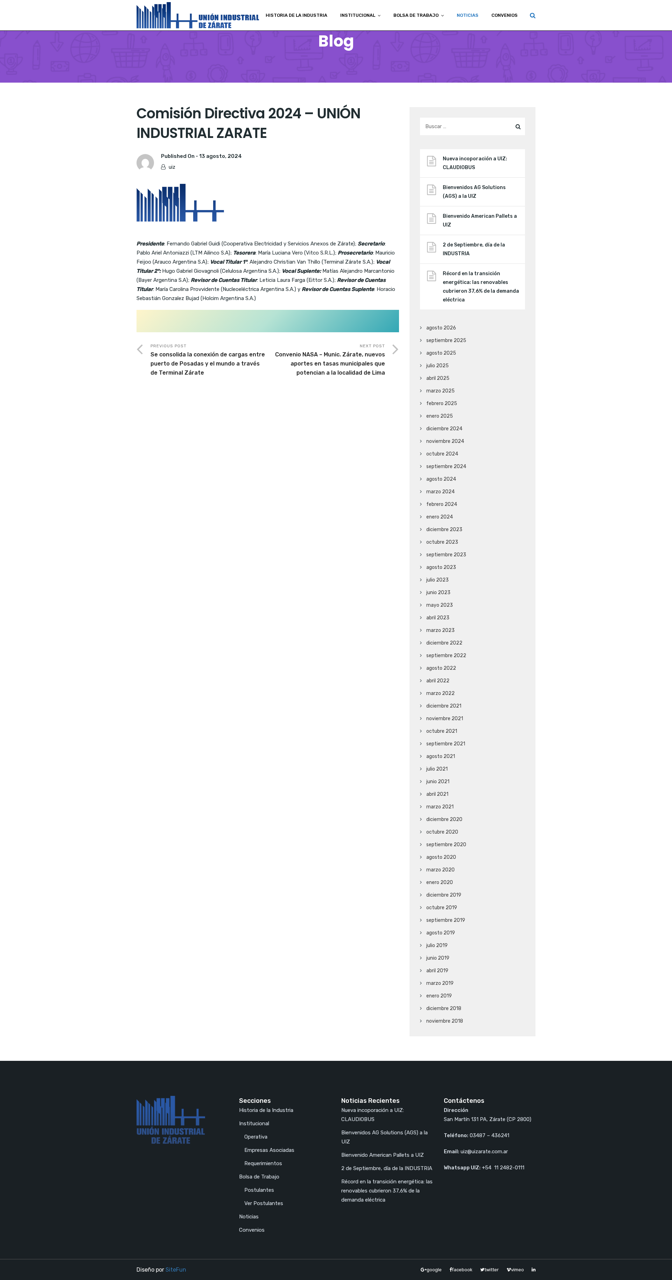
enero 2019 (439, 996)
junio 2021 (437, 782)
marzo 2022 (440, 693)
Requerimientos (263, 1163)
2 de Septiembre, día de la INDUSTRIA (474, 249)
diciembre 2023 (444, 530)
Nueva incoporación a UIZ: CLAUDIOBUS (475, 163)
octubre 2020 (442, 832)
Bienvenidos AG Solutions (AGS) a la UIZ (474, 192)
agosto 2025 (441, 353)
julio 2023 (437, 580)
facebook (462, 1269)
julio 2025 (437, 366)
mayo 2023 (439, 605)
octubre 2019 (441, 908)
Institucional (357, 15)
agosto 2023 (441, 567)
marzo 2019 (440, 983)
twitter (491, 1269)
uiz (172, 167)
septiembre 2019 (445, 920)
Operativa (255, 1137)
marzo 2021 (440, 807)
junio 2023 (438, 593)
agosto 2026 (441, 328)
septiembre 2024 (446, 466)
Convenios (504, 15)
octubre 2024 (442, 454)
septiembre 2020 (446, 845)
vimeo (517, 1269)
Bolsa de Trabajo (416, 15)
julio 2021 (437, 769)
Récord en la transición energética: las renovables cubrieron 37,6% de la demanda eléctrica (481, 287)
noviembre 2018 (444, 1021)
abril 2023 (437, 618)
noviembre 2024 (445, 441)
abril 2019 (437, 971)
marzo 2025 (440, 391)
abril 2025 (437, 378)
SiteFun (176, 1269)
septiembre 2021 (445, 744)
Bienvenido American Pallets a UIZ (480, 220)
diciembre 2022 (444, 643)
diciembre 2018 (443, 1008)
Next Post (330, 359)
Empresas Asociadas (269, 1150)
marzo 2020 (440, 870)
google (434, 1269)
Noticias (467, 15)
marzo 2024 (440, 492)
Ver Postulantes (263, 1203)
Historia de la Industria (296, 15)
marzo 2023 (440, 630)
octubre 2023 (442, 542)
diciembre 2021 (443, 706)
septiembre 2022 (446, 656)
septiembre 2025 (446, 340)
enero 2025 (439, 416)
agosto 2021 (440, 756)
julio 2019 (437, 945)
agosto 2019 (440, 933)
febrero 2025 (441, 403)
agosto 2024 (441, 479)
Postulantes (259, 1190)
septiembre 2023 (446, 555)
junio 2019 (437, 958)
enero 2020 (439, 882)
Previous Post (207, 359)
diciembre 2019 (443, 895)
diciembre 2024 (444, 429)
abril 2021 (437, 794)
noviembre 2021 (444, 719)
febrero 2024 (441, 504)
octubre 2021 (441, 731)
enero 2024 (439, 517)
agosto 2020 (441, 857)
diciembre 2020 (444, 819)
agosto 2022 (441, 668)
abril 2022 (437, 681)
